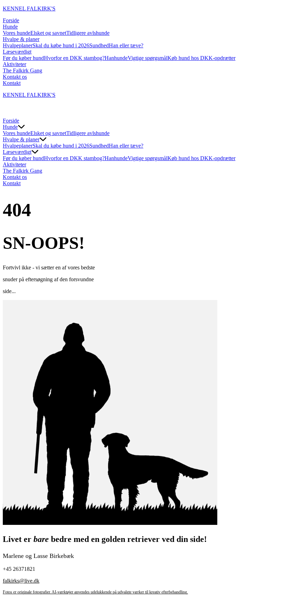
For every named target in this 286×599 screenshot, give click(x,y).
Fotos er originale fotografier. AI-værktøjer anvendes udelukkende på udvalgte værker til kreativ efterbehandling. (95, 592)
